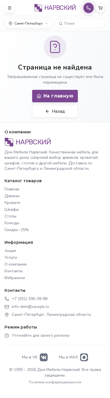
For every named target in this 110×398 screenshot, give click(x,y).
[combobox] (29, 23)
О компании (16, 264)
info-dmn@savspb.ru (30, 306)
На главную (58, 96)
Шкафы (12, 209)
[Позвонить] (88, 8)
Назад (58, 111)
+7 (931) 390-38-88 (29, 298)
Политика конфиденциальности (55, 382)
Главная (12, 189)
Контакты (14, 271)
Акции (10, 250)
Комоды (12, 223)
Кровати (12, 202)
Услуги (11, 257)
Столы (10, 216)
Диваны (12, 196)
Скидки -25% (17, 229)
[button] (80, 23)
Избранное (15, 277)
